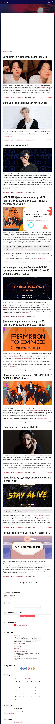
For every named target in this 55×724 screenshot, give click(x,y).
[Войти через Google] (31, 668)
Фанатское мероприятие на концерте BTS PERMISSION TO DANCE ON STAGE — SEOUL (24, 323)
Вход (12, 597)
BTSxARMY (4, 2)
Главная (4, 51)
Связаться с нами (18, 722)
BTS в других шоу (18, 643)
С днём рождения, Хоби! (15, 145)
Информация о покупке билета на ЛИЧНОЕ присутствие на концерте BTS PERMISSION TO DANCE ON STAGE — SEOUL (26, 270)
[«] (15, 582)
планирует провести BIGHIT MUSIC (23, 358)
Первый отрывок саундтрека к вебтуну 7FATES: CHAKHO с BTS (27, 479)
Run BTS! (16, 635)
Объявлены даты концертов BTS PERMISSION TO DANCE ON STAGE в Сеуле (27, 376)
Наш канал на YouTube (21, 625)
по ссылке (10, 241)
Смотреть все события (27, 616)
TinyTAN (16, 656)
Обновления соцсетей (19, 651)
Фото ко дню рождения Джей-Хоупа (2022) (25, 102)
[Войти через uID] (21, 668)
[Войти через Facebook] (26, 668)
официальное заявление (39, 455)
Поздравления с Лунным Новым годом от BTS (26, 532)
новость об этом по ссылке (15, 356)
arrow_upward (52, 721)
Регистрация (7, 597)
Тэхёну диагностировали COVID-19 (20, 427)
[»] (40, 582)
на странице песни (29, 511)
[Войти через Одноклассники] (34, 668)
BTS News (6, 97)
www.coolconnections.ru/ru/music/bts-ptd (19, 249)
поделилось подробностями (36, 410)
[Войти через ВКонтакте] (24, 668)
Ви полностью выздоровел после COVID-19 (25, 56)
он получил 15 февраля (45, 87)
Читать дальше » (8, 136)
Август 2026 (28, 678)
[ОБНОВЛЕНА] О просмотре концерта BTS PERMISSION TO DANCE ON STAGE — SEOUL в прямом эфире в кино (25, 200)
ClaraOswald (20, 97)
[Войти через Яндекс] (29, 668)
